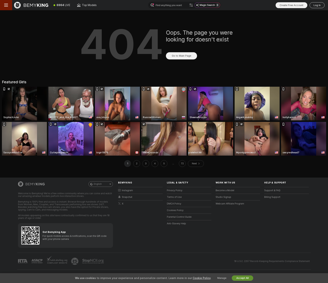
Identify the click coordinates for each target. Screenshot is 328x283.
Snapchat (127, 197)
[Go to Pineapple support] (75, 261)
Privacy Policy (174, 190)
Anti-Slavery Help (176, 223)
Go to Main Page (181, 55)
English (98, 184)
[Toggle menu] (6, 5)
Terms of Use (174, 197)
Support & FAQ (272, 190)
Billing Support (272, 197)
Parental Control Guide (179, 217)
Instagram (127, 190)
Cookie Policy (202, 278)
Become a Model (225, 190)
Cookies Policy (175, 210)
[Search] (191, 5)
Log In (317, 5)
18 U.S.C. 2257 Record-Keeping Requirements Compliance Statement (272, 261)
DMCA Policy (174, 203)
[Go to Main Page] (31, 5)
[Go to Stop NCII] (93, 261)
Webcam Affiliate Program (230, 203)
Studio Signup (223, 197)
